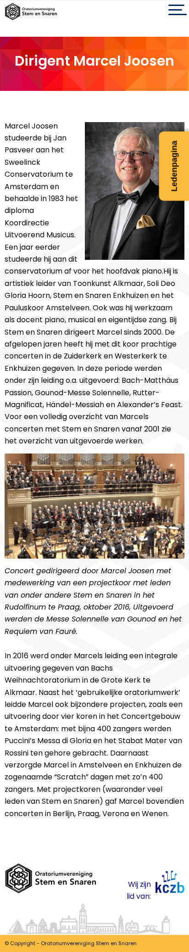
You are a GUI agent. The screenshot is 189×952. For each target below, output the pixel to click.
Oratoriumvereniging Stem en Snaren (89, 943)
